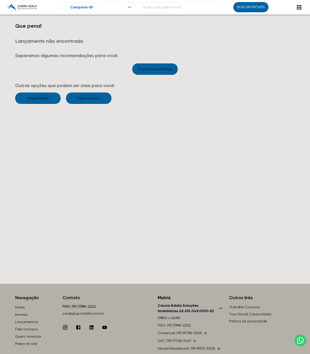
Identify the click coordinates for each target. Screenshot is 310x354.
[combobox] (101, 7)
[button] (191, 308)
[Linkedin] (91, 327)
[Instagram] (65, 327)
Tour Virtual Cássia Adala (250, 314)
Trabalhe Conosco (244, 307)
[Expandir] (129, 7)
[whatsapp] (300, 340)
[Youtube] (104, 327)
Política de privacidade (248, 321)
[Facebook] (78, 327)
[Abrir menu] (299, 7)
